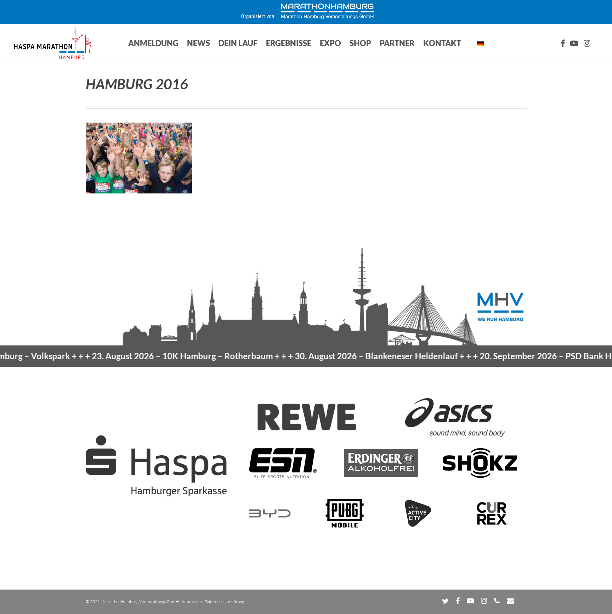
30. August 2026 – (351, 356)
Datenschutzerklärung (224, 601)
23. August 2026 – (157, 356)
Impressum (192, 601)
